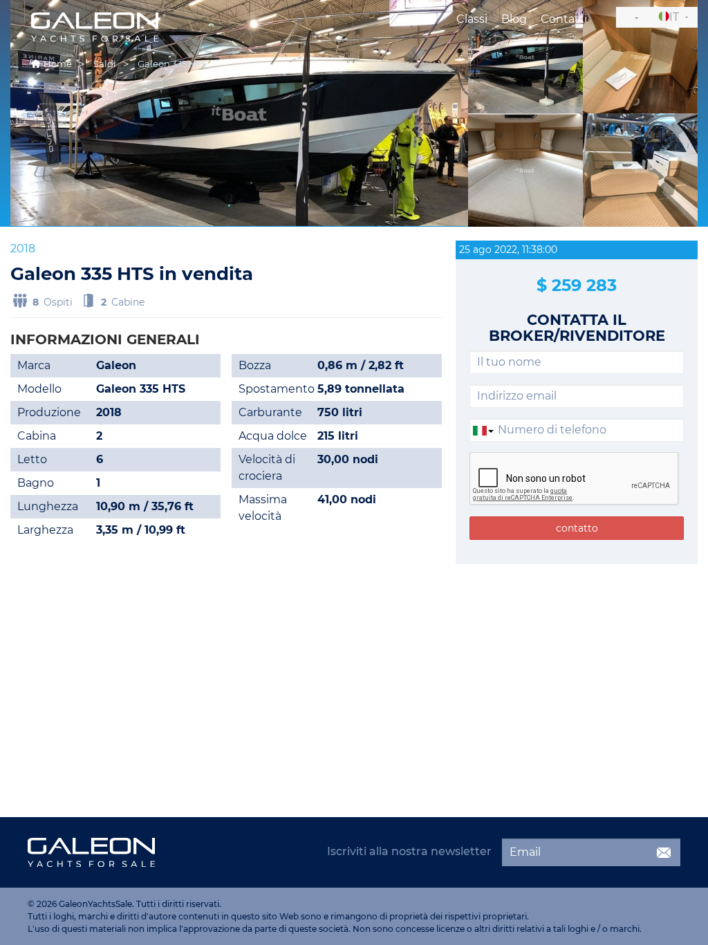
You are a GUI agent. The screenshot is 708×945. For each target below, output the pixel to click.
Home (58, 63)
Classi (471, 19)
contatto (577, 528)
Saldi (104, 63)
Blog (514, 19)
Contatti (564, 19)
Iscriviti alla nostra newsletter (409, 851)
